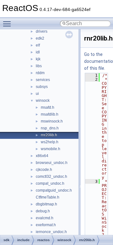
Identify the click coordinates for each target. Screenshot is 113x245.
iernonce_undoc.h (51, 232)
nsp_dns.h (50, 128)
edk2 (40, 38)
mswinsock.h (52, 121)
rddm (40, 73)
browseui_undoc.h (51, 163)
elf (38, 45)
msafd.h (47, 107)
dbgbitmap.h (46, 204)
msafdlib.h (49, 114)
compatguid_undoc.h (54, 190)
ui (37, 93)
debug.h (43, 211)
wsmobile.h (50, 149)
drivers (41, 31)
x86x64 (42, 156)
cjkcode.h (44, 169)
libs (39, 66)
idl (38, 52)
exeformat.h (46, 225)
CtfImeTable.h (47, 197)
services (43, 80)
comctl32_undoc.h (51, 176)
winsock (43, 100)
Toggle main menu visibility (8, 23)
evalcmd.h (44, 218)
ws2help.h (49, 142)
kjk (38, 59)
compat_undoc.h (50, 183)
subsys (42, 86)
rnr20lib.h (49, 135)
